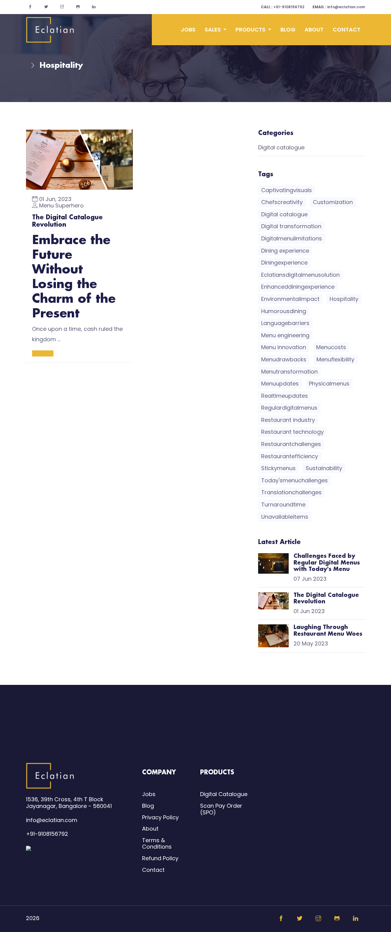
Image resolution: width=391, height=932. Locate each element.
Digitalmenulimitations (291, 238)
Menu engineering (285, 335)
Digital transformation (291, 226)
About (314, 29)
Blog (287, 29)
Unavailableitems (284, 517)
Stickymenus (278, 468)
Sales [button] (213, 29)
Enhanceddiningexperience (297, 287)
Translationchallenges (291, 492)
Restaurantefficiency (289, 456)
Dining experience (285, 250)
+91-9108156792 (282, 6)
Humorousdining (283, 311)
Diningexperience (284, 262)
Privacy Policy (160, 817)
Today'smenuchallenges (294, 480)
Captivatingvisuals (286, 190)
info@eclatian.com (338, 6)
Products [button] (251, 29)
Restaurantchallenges (291, 444)
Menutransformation (289, 371)
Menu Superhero (61, 205)
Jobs (188, 29)
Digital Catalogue (223, 794)
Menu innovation (283, 347)
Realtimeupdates (284, 396)
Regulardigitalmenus (289, 407)
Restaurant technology (292, 432)
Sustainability (324, 468)
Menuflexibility (335, 359)
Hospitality (344, 299)
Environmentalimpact (290, 299)
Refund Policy (160, 858)
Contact (346, 29)
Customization (333, 202)
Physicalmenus (329, 383)
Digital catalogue (281, 147)
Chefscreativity (282, 202)
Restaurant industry (288, 420)
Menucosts (331, 347)
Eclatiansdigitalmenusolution (300, 275)
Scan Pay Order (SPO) (221, 809)
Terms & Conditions (157, 843)
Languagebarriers (285, 323)
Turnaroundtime (283, 504)
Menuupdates (280, 383)
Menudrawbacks (283, 359)
